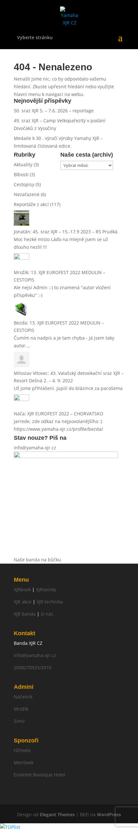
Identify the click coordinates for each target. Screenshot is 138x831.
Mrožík (21, 272)
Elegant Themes (57, 814)
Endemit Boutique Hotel (39, 775)
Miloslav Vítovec (31, 373)
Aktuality (23, 164)
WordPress (109, 814)
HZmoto (22, 750)
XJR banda (25, 614)
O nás (47, 614)
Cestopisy (24, 184)
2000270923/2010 (32, 667)
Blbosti (21, 174)
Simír (19, 721)
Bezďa (20, 323)
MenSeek (23, 762)
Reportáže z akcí (31, 204)
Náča (19, 414)
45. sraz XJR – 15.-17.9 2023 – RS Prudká (75, 232)
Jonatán (22, 232)
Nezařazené (26, 194)
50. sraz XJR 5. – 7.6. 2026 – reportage (54, 111)
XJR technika (50, 602)
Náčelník (23, 697)
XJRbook (22, 589)
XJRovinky (46, 589)
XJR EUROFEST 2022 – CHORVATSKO (65, 414)
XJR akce (22, 602)
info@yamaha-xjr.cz (35, 448)
